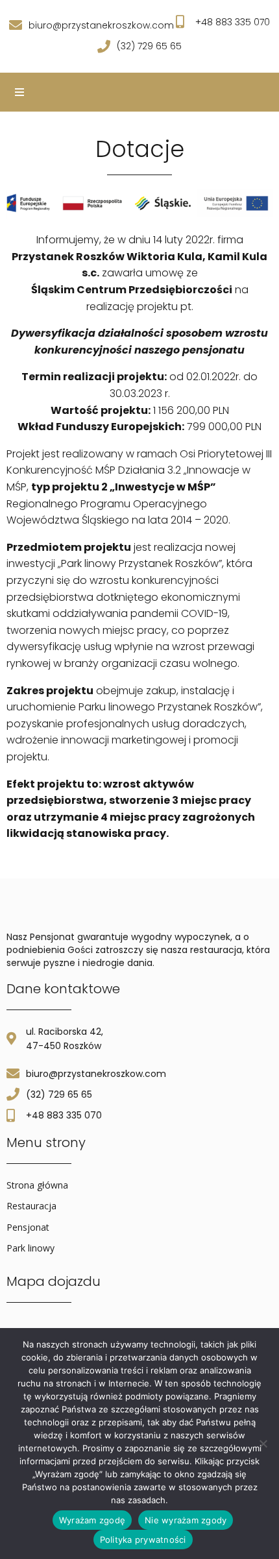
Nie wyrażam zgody (185, 1520)
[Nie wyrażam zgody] (262, 1443)
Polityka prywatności (143, 1539)
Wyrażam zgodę (92, 1520)
